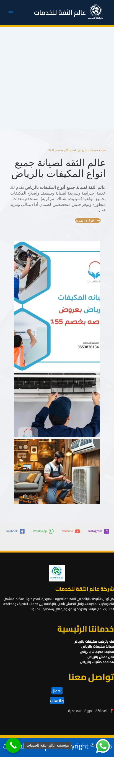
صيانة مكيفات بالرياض (97, 646)
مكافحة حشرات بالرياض (97, 662)
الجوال (57, 690)
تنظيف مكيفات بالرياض (97, 652)
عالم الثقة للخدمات (60, 12)
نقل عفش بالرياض (100, 657)
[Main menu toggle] (11, 12)
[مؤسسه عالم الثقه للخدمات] (13, 745)
